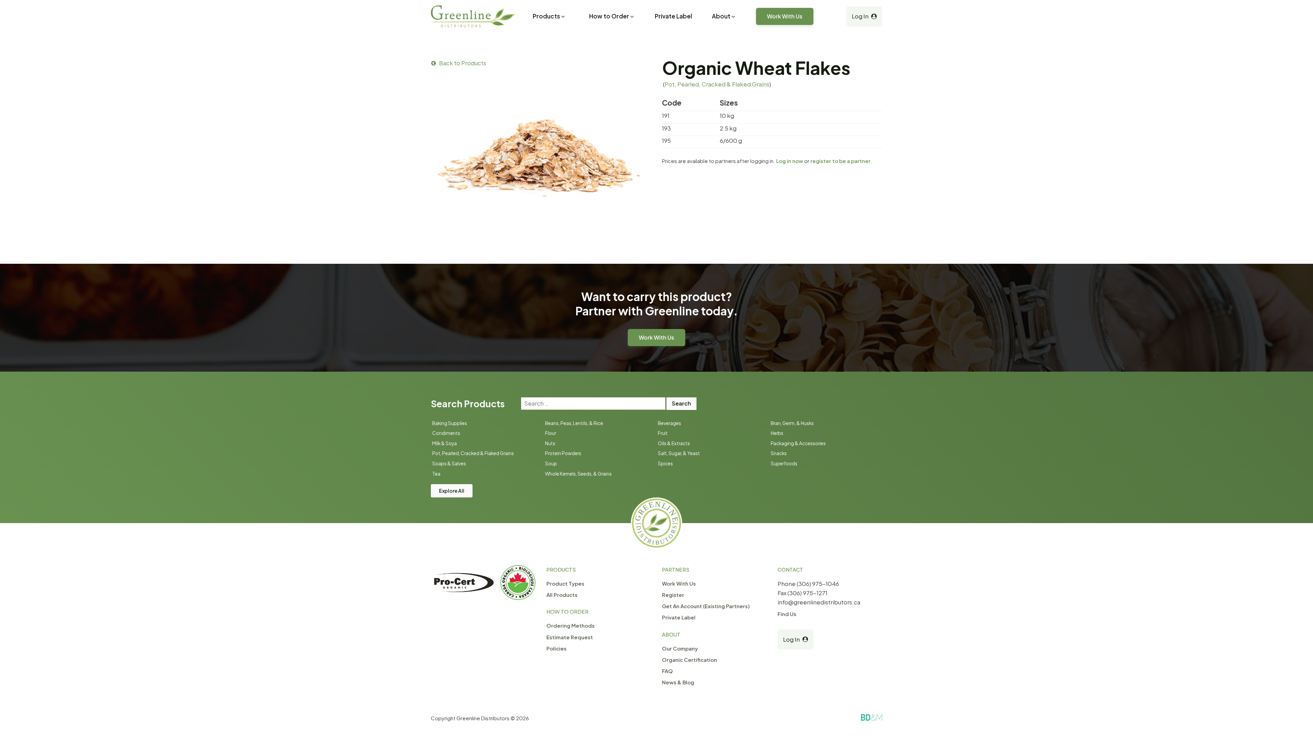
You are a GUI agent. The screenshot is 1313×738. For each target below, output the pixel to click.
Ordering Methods (570, 625)
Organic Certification (689, 659)
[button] (549, 17)
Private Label (673, 16)
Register (673, 594)
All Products (562, 594)
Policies (556, 648)
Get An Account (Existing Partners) (706, 606)
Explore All (451, 491)
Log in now (789, 161)
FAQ (667, 671)
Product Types (565, 583)
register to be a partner (840, 161)
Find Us (787, 614)
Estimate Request (569, 637)
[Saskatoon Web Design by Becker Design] (871, 717)
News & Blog (678, 682)
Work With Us (785, 16)
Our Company (680, 648)
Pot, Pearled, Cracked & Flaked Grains (717, 84)
